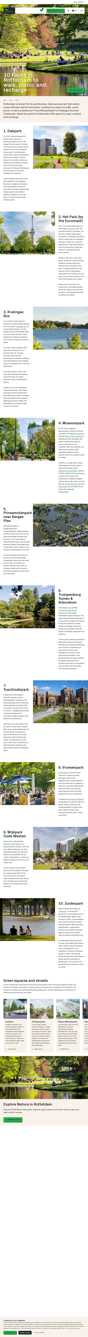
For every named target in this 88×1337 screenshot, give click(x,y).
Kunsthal (80, 434)
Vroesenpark (63, 773)
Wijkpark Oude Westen (12, 844)
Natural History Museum (74, 436)
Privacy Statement (74, 1328)
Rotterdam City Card (55, 10)
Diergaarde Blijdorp (76, 799)
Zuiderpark (62, 911)
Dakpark (17, 139)
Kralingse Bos (21, 326)
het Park (72, 229)
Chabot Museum (71, 484)
